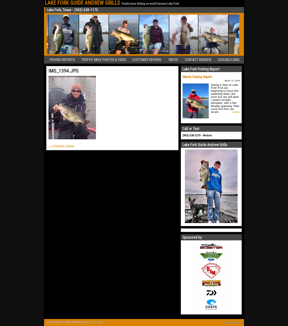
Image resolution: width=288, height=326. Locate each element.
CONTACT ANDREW (198, 60)
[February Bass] (237, 53)
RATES (173, 60)
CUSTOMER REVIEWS (146, 60)
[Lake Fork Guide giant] (209, 53)
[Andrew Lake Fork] (120, 53)
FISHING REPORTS (62, 60)
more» (236, 112)
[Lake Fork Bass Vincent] (90, 53)
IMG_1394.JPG (63, 71)
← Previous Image (61, 146)
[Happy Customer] (150, 53)
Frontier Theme (232, 322)
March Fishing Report (197, 77)
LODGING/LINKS (229, 60)
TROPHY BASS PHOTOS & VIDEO (103, 60)
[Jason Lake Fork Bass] (60, 53)
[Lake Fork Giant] (179, 53)
